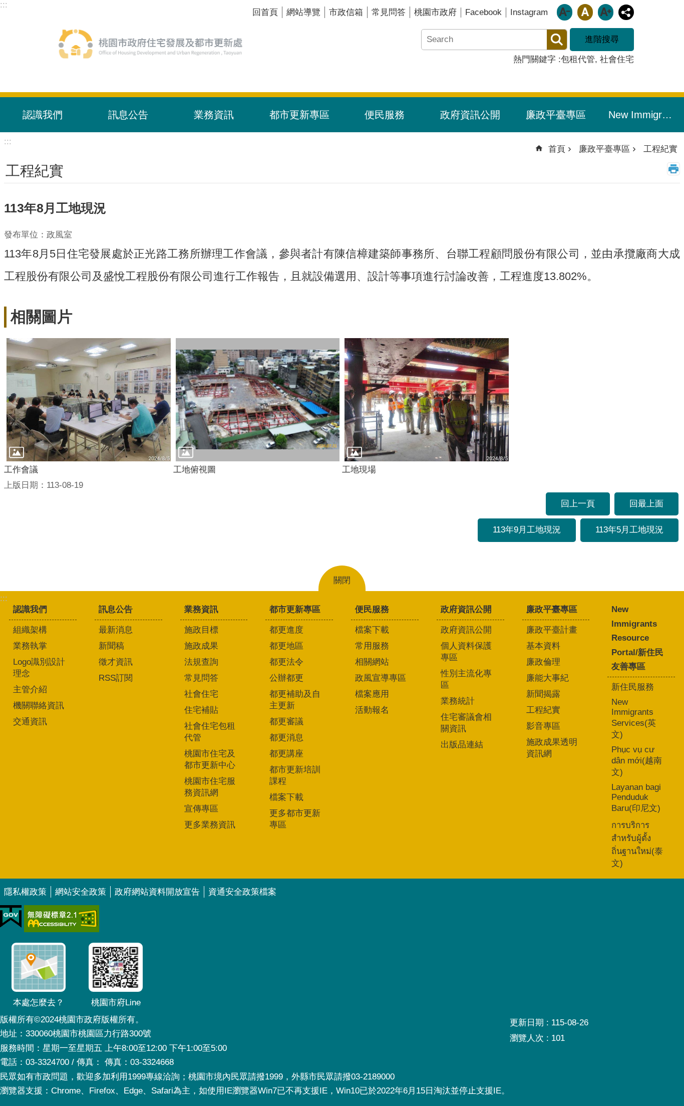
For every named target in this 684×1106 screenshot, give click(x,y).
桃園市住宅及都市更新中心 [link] (209, 759)
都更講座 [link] (286, 753)
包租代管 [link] (578, 59)
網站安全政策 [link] (80, 892)
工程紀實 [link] (660, 149)
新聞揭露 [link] (543, 694)
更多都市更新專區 (294, 818)
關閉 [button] (342, 580)
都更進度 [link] (286, 630)
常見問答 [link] (389, 12)
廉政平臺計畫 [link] (551, 630)
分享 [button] (626, 12)
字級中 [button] (585, 12)
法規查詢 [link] (201, 662)
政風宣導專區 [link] (380, 678)
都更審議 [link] (286, 721)
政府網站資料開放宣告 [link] (157, 892)
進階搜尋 (602, 39)
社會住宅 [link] (617, 59)
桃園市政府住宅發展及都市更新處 (150, 44)
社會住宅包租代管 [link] (209, 731)
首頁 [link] (556, 149)
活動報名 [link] (372, 710)
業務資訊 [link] (214, 114)
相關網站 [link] (372, 662)
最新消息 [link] (116, 630)
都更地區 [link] (286, 646)
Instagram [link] (529, 12)
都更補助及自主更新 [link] (294, 699)
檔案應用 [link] (372, 694)
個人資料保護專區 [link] (466, 651)
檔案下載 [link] (286, 797)
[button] (89, 399)
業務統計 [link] (458, 701)
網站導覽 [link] (303, 12)
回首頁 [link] (265, 12)
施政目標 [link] (201, 630)
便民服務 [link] (385, 114)
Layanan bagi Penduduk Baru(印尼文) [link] (636, 797)
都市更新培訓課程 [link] (294, 775)
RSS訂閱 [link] (116, 678)
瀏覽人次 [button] (527, 1038)
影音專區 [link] (543, 726)
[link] (11, 916)
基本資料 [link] (543, 646)
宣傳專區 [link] (201, 808)
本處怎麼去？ (38, 1002)
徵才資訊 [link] (116, 662)
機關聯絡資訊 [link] (38, 705)
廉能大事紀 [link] (547, 678)
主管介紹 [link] (30, 689)
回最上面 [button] (646, 503)
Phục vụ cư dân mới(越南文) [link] (636, 761)
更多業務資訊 (209, 824)
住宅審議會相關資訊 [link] (466, 722)
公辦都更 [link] (286, 678)
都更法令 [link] (286, 662)
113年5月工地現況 (629, 529)
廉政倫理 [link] (543, 662)
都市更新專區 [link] (299, 114)
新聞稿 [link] (111, 646)
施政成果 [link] (201, 646)
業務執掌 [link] (30, 646)
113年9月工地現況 (527, 529)
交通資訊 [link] (30, 721)
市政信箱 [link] (346, 12)
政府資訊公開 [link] (470, 114)
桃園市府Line (116, 1002)
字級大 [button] (605, 12)
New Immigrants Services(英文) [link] (633, 718)
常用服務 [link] (372, 646)
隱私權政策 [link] (25, 892)
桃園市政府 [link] (435, 12)
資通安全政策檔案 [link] (242, 892)
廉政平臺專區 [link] (556, 114)
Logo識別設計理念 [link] (39, 667)
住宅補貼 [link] (201, 710)
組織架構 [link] (30, 630)
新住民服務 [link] (632, 687)
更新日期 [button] (527, 1022)
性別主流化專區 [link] (466, 679)
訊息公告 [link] (128, 114)
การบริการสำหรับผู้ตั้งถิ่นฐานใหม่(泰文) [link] (637, 844)
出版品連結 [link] (462, 744)
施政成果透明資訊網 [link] (551, 747)
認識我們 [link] (43, 114)
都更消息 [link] (286, 737)
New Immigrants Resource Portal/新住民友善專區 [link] (644, 114)
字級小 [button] (564, 12)
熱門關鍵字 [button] (534, 59)
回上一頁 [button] (578, 503)
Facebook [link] (483, 12)
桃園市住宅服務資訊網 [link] (209, 786)
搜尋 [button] (557, 40)
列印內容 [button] (673, 168)
